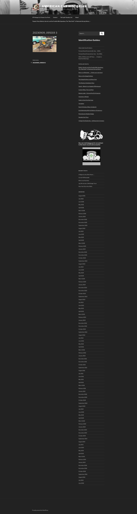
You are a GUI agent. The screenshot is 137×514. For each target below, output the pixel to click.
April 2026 (81, 207)
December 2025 (83, 219)
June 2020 (81, 412)
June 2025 (81, 234)
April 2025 (81, 240)
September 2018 (83, 474)
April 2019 (81, 453)
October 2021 (82, 364)
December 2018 (83, 465)
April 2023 (81, 311)
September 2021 (83, 367)
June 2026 (81, 201)
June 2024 (81, 270)
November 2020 (83, 397)
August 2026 (82, 195)
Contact (55, 17)
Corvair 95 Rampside (84, 177)
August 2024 (82, 264)
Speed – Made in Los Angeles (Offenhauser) (90, 86)
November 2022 (83, 326)
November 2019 (83, 432)
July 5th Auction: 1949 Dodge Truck (88, 183)
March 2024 (82, 278)
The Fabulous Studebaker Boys (86, 83)
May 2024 (81, 272)
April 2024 (81, 275)
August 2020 (82, 406)
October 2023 (82, 293)
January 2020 (82, 427)
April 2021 (81, 382)
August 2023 (82, 299)
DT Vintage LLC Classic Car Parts (41, 17)
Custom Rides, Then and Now (86, 89)
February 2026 (82, 213)
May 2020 (81, 415)
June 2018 (81, 483)
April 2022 (81, 347)
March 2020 (82, 421)
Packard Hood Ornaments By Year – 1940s (89, 51)
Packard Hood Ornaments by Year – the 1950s (90, 54)
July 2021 (81, 373)
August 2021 (82, 370)
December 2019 (83, 429)
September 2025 (83, 225)
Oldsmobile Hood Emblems (85, 48)
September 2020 (83, 403)
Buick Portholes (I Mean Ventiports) (87, 107)
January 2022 (82, 355)
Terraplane (81, 103)
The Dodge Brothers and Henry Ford (88, 79)
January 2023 (82, 320)
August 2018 (82, 477)
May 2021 (81, 379)
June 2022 (81, 341)
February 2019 (82, 459)
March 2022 (82, 350)
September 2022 (83, 332)
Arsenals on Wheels (84, 96)
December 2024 (83, 252)
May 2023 (81, 308)
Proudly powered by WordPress (40, 510)
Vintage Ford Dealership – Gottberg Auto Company (91, 120)
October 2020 (82, 400)
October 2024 (82, 258)
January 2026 (82, 216)
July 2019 (81, 444)
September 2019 (83, 438)
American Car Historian (64, 6)
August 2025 (82, 228)
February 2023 (82, 317)
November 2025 (83, 222)
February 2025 (82, 246)
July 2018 (81, 480)
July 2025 (81, 231)
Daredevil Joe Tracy (83, 117)
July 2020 (81, 409)
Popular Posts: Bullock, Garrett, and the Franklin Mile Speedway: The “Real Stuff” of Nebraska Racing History (61, 21)
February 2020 (82, 424)
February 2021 (82, 388)
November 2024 (83, 255)
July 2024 (81, 267)
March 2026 (82, 210)
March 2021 (82, 385)
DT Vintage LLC (89, 143)
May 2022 (81, 344)
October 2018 (82, 471)
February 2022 (82, 352)
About (77, 17)
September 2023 (83, 296)
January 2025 (82, 249)
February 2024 (82, 281)
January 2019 (82, 462)
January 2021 (82, 391)
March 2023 (82, 314)
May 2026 (81, 204)
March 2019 (82, 456)
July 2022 (81, 338)
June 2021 (81, 376)
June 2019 (81, 447)
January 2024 (82, 284)
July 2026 (81, 198)
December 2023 (83, 287)
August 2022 (82, 335)
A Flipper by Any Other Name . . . (87, 174)
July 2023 (81, 302)
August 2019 (82, 441)
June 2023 (81, 305)
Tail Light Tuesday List (66, 17)
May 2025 (81, 237)
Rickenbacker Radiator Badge (86, 113)
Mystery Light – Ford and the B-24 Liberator (89, 93)
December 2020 (83, 394)
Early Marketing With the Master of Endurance (90, 110)
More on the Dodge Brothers (86, 76)
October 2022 (82, 329)
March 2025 (82, 243)
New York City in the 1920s (85, 186)
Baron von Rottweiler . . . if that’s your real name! (91, 72)
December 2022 (83, 323)
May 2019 (81, 450)
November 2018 (83, 468)
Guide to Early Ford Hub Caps (86, 100)
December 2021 (83, 358)
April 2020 (81, 418)
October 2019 (82, 435)
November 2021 (83, 361)
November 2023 (83, 290)
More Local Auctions (84, 180)
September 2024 (83, 261)
